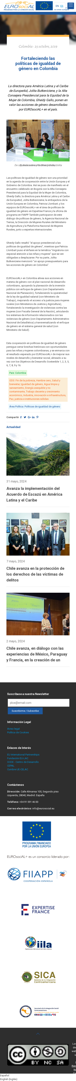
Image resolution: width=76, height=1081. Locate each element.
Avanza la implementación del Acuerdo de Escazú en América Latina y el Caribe (34, 494)
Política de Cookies (18, 732)
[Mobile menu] (70, 6)
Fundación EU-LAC (17, 758)
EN (57, 5)
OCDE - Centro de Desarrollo (23, 762)
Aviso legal (13, 728)
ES (61, 5)
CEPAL (10, 765)
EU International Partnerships (23, 754)
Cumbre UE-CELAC (17, 769)
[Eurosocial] (37, 6)
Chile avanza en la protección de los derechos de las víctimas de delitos (35, 574)
